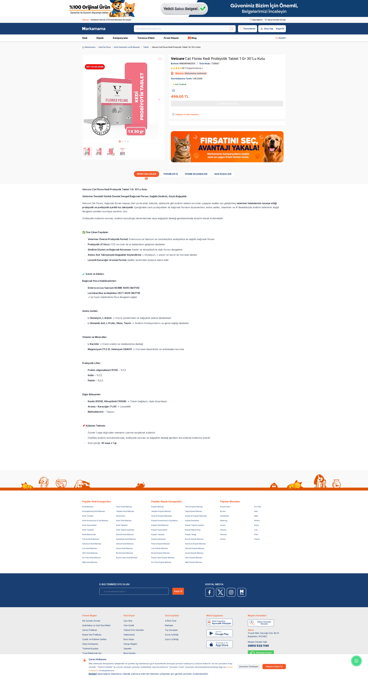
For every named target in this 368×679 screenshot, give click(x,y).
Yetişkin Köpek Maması (161, 511)
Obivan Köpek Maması (194, 548)
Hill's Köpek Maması (193, 558)
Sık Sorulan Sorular (91, 620)
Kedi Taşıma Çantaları (125, 530)
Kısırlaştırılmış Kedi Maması (93, 511)
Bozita (223, 511)
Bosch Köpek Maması (194, 539)
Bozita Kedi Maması (124, 553)
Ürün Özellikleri (146, 174)
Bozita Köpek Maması (160, 553)
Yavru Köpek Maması (194, 507)
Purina (222, 539)
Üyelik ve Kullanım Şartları (94, 639)
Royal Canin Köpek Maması (162, 558)
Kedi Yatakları (122, 525)
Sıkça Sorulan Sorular (277, 20)
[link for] (184, 8)
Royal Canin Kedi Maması (127, 558)
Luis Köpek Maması (159, 548)
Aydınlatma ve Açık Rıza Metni (96, 625)
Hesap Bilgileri (130, 644)
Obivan (223, 530)
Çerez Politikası (89, 630)
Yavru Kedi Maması (124, 507)
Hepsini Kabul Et (274, 666)
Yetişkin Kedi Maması (125, 511)
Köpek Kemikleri (192, 520)
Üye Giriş (128, 620)
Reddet (93, 673)
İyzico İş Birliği (172, 639)
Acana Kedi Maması (124, 548)
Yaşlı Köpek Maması (193, 511)
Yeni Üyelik (129, 625)
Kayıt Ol (280, 28)
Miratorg (223, 520)
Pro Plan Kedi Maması (91, 558)
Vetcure (178, 58)
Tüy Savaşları (171, 630)
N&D (256, 516)
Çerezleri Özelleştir (248, 666)
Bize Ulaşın (129, 639)
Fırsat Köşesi (171, 37)
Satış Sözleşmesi (90, 644)
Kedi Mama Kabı (89, 534)
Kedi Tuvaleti (87, 516)
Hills (256, 511)
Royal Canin (225, 507)
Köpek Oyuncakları (159, 530)
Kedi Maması (87, 507)
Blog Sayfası (129, 653)
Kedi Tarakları (88, 530)
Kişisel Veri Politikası (91, 634)
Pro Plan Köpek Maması (161, 562)
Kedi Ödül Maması (124, 520)
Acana (222, 525)
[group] (124, 100)
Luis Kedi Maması (89, 548)
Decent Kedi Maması (125, 534)
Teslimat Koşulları (90, 648)
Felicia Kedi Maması (90, 539)
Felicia (257, 539)
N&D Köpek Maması (193, 562)
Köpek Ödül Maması (159, 525)
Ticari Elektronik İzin (92, 653)
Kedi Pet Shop (105, 47)
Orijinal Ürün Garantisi (134, 630)
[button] (120, 141)
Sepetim (127, 648)
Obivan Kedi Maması (125, 544)
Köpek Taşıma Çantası (194, 525)
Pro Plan (257, 507)
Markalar (169, 625)
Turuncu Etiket (146, 37)
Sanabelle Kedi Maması (126, 539)
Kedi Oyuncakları (89, 525)
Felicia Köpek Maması (160, 544)
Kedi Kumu (120, 516)
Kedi (84, 37)
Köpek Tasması (158, 534)
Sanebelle (224, 516)
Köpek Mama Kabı (193, 530)
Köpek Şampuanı (158, 539)
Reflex (257, 520)
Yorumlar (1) (170, 174)
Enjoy (256, 525)
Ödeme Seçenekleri (196, 174)
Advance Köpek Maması (195, 544)
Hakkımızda (129, 634)
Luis (256, 530)
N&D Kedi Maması (89, 562)
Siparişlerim (257, 20)
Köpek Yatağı (190, 534)
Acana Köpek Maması (194, 553)
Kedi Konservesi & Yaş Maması (95, 520)
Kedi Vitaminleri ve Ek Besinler (127, 47)
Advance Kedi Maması (91, 544)
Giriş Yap (268, 28)
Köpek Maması (157, 507)
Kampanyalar (120, 37)
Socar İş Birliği (171, 634)
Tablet (146, 47)
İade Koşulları (222, 174)
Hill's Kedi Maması (90, 553)
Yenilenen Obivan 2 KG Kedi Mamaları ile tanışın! (106, 20)
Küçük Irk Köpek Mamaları (196, 516)
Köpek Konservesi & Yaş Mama (164, 520)
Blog (194, 37)
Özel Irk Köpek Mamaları (161, 516)
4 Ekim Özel (170, 620)
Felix (256, 534)
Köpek (100, 37)
